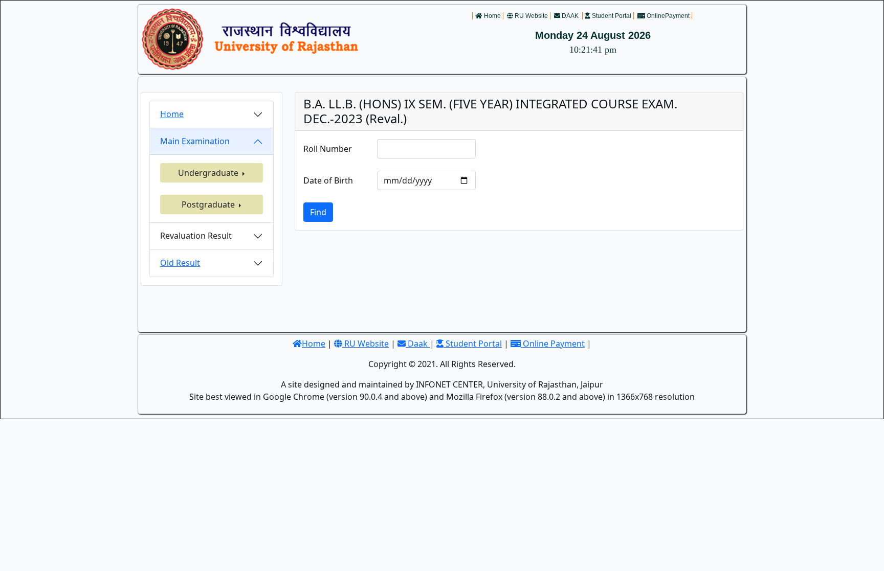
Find (318, 212)
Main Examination (195, 141)
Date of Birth (328, 180)
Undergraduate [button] (209, 172)
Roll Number (327, 148)
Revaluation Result (196, 235)
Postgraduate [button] (209, 204)
